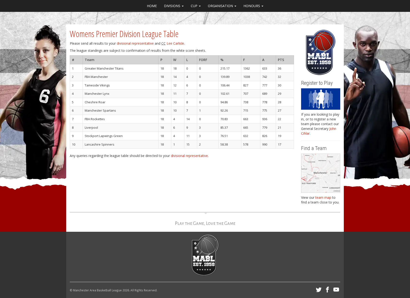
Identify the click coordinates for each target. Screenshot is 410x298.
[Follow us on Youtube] (336, 291)
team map (323, 197)
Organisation (221, 6)
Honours (252, 6)
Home (152, 6)
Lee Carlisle (175, 43)
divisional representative (135, 43)
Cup (194, 6)
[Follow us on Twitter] (318, 291)
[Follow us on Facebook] (327, 291)
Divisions (172, 6)
